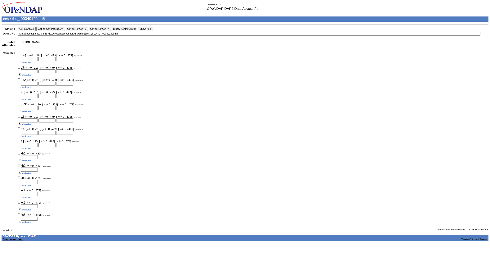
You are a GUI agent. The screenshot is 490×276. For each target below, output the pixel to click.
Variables (9, 52)
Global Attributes (8, 43)
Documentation (12, 239)
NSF (469, 229)
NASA (474, 229)
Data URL (9, 33)
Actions (10, 28)
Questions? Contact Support (474, 239)
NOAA (485, 229)
